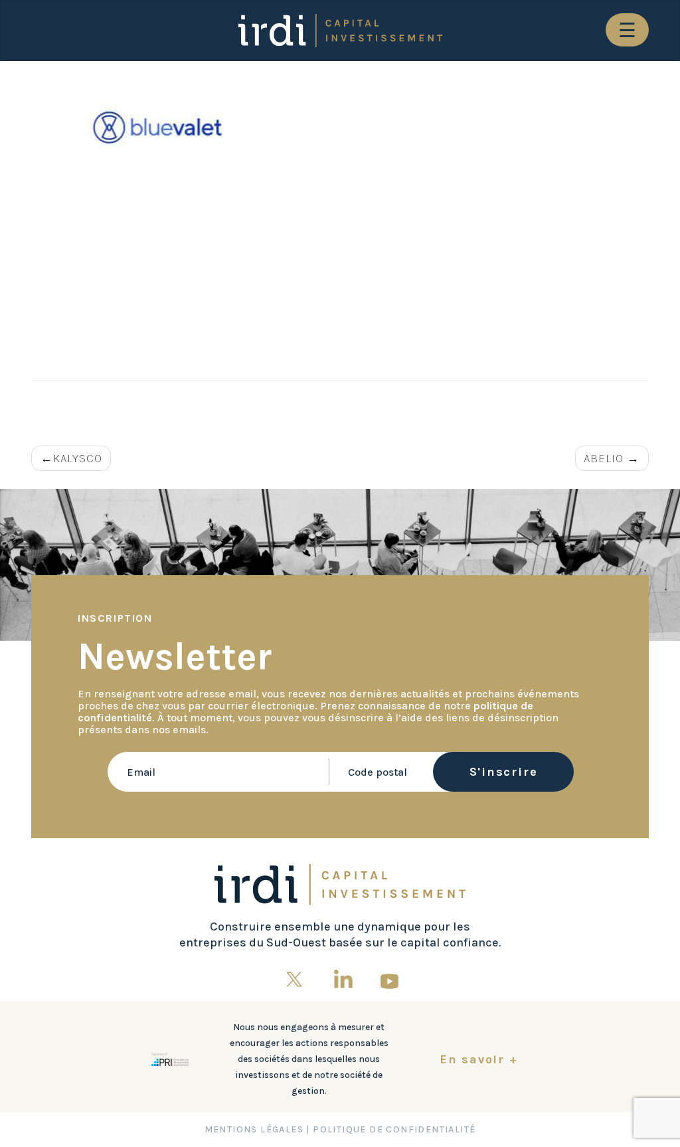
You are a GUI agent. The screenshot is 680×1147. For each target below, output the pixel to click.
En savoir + (479, 1059)
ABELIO (604, 458)
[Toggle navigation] (627, 29)
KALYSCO (77, 458)
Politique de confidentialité (394, 1129)
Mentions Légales (254, 1129)
